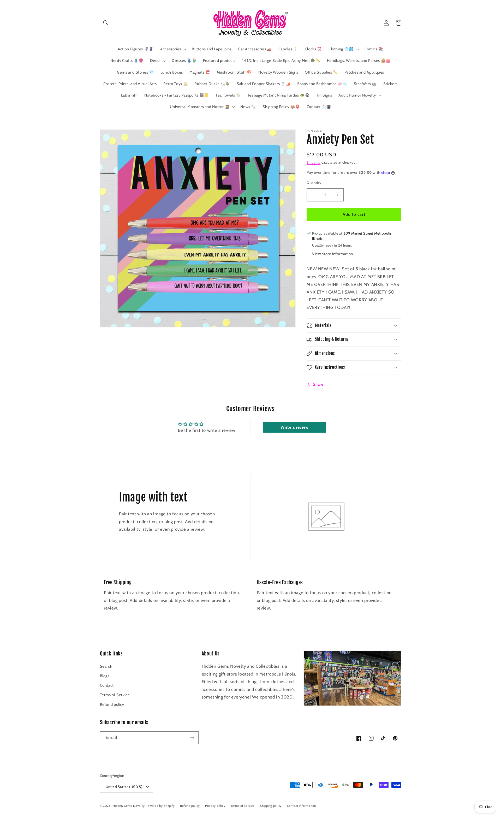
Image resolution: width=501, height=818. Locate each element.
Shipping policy (271, 806)
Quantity (314, 183)
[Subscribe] (192, 737)
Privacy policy (215, 806)
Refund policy (112, 704)
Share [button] (318, 384)
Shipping (313, 162)
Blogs (104, 675)
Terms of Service (115, 694)
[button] (106, 23)
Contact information (301, 806)
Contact (107, 685)
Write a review (295, 427)
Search (106, 666)
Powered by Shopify (160, 806)
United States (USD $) (124, 787)
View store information (332, 254)
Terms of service (243, 806)
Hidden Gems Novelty (129, 806)
